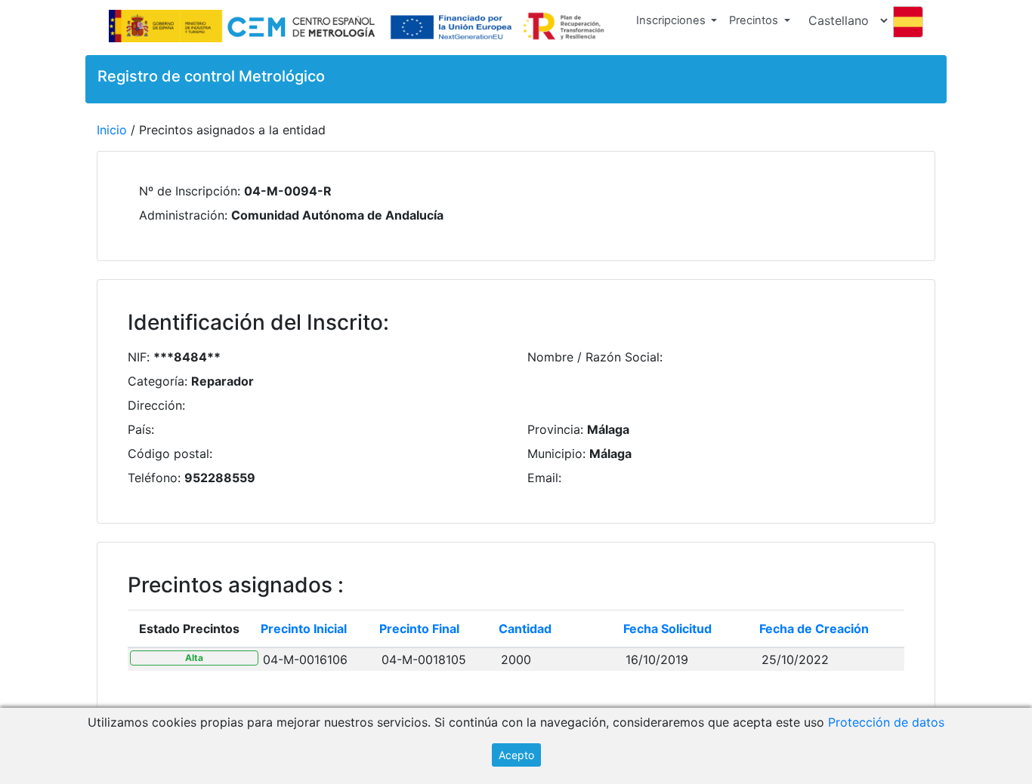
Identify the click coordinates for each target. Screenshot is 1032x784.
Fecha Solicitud (667, 628)
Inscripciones (671, 20)
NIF (137, 356)
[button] (677, 23)
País (139, 429)
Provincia (553, 429)
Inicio (112, 129)
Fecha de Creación (814, 628)
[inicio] (359, 27)
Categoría (156, 381)
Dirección (155, 405)
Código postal (168, 453)
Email (542, 477)
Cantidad (525, 628)
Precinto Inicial (304, 628)
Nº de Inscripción (188, 190)
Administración (181, 215)
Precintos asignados (230, 585)
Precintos (753, 20)
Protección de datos (886, 722)
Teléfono (153, 477)
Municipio (554, 453)
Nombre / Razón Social (593, 356)
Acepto (516, 755)
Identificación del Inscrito (255, 322)
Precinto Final (419, 628)
